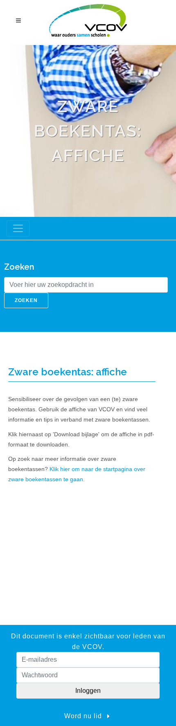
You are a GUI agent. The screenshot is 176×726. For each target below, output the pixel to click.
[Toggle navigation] (18, 228)
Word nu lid (84, 715)
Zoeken (26, 300)
